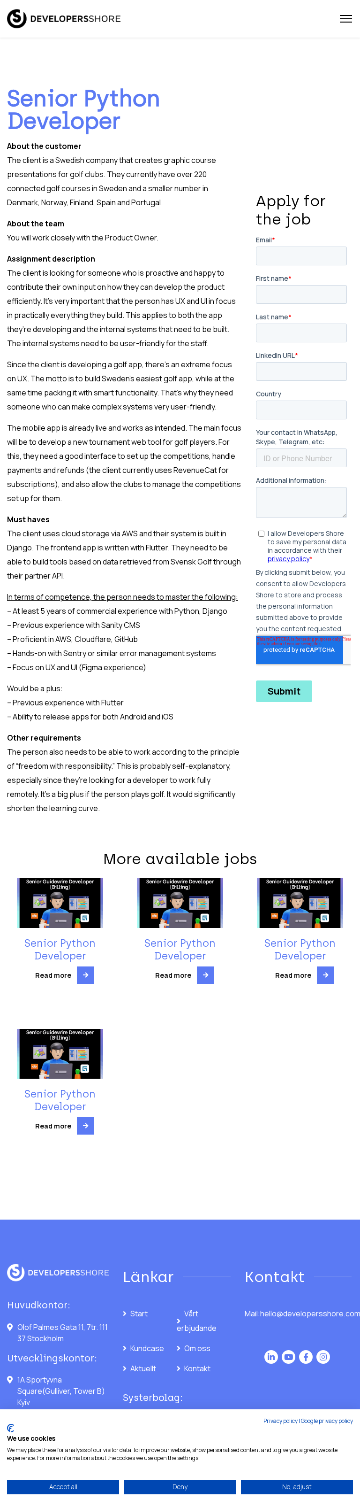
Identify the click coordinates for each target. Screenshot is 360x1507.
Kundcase (147, 1348)
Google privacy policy (327, 1421)
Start (139, 1313)
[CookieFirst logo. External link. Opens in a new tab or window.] (10, 1428)
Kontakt (197, 1368)
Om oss (197, 1348)
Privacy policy (280, 1421)
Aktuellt (143, 1368)
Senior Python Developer (60, 949)
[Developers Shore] (63, 19)
